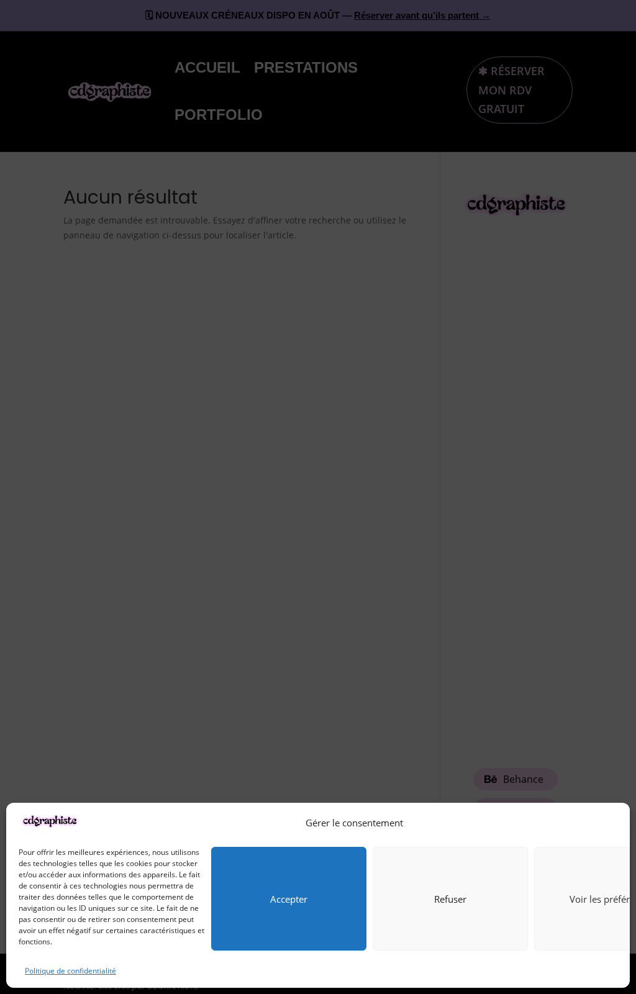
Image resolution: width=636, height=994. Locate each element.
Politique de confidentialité (70, 970)
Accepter (288, 899)
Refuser (450, 899)
